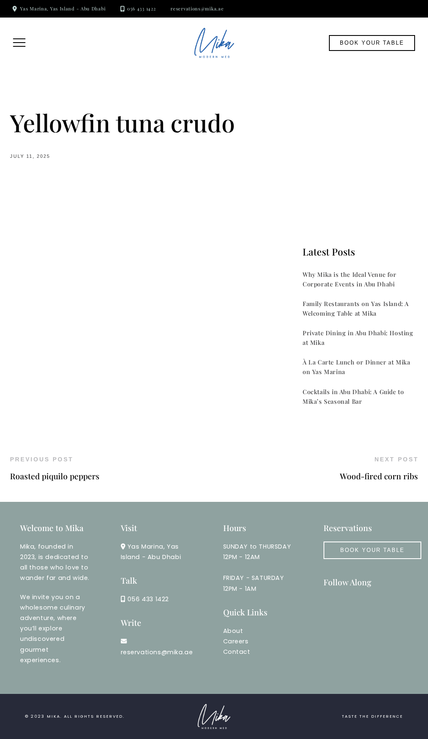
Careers (236, 641)
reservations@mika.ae (197, 8)
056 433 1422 (141, 8)
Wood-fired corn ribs (379, 476)
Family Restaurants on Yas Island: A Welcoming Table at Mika (356, 308)
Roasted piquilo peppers (54, 476)
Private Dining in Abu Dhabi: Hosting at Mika (358, 338)
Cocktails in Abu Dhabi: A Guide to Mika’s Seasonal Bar (353, 396)
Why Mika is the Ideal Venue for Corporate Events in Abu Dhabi (350, 279)
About (233, 631)
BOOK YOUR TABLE (372, 550)
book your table (372, 43)
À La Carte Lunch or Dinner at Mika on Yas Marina (356, 367)
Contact (236, 652)
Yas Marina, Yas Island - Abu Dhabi (62, 8)
